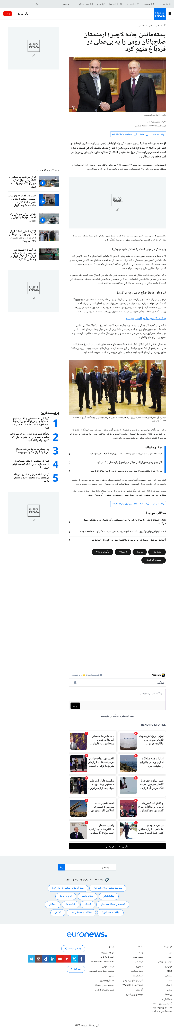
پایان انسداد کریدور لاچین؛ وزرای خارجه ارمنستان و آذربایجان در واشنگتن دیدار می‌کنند (124, 521)
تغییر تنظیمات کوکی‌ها (104, 990)
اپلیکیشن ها (138, 976)
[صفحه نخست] (165, 25)
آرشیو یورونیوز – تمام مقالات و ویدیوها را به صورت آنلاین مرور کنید (162, 1007)
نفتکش (58, 912)
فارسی (165, 4)
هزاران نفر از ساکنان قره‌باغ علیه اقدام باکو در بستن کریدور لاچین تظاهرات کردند (126, 471)
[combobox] (54, 4)
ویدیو (169, 990)
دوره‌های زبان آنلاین (134, 995)
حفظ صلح (157, 552)
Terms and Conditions (102, 962)
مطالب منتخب (48, 170)
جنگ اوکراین (108, 896)
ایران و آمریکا (66, 896)
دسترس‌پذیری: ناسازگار (104, 985)
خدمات (139, 947)
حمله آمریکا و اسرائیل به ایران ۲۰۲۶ (68, 888)
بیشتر (111, 947)
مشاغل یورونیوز (107, 980)
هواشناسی (138, 962)
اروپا (170, 952)
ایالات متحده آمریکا (110, 912)
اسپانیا (88, 904)
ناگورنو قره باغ (102, 552)
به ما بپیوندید (137, 971)
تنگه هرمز (70, 904)
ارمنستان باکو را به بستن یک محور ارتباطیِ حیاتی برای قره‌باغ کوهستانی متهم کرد (126, 453)
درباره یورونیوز (107, 952)
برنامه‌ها (168, 995)
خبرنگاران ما (167, 999)
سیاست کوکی (108, 966)
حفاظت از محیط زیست (81, 912)
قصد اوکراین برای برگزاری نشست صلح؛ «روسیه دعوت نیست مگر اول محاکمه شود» (123, 532)
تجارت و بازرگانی (164, 962)
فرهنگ (169, 985)
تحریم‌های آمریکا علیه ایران (113, 904)
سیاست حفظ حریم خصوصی (101, 971)
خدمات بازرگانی (107, 957)
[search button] (37, 4)
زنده (7, 13)
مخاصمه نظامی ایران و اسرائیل (108, 888)
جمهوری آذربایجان (154, 560)
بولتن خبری (138, 957)
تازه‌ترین (139, 966)
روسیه (140, 552)
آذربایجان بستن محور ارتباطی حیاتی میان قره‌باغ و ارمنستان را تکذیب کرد (129, 462)
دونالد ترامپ (87, 896)
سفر (170, 980)
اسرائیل (52, 904)
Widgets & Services (133, 985)
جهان (151, 25)
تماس (111, 976)
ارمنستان (141, 25)
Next (169, 971)
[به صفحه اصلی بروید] (160, 14)
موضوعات (167, 947)
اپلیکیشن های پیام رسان (133, 980)
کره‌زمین (168, 966)
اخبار (158, 25)
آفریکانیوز (138, 990)
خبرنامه (77, 969)
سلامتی (168, 976)
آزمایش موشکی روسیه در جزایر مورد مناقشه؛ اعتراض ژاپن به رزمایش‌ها (129, 540)
